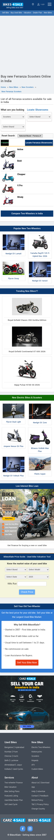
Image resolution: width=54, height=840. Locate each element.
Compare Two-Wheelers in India (27, 213)
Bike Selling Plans (11, 791)
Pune (15, 751)
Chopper (21, 174)
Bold (19, 161)
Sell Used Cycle (10, 804)
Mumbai (7, 751)
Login (42, 4)
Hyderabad (19, 747)
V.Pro (19, 185)
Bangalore (8, 747)
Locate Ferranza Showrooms (39, 142)
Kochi (15, 756)
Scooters (35, 756)
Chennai (7, 756)
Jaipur (19, 764)
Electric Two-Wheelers (41, 747)
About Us (35, 782)
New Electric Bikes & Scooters (27, 397)
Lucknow (14, 760)
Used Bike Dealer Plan (13, 800)
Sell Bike (5, 12)
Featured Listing (11, 795)
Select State (33, 4)
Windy (20, 197)
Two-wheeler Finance (13, 782)
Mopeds (35, 760)
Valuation (27, 12)
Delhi (6, 760)
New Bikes (48, 12)
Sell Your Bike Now (27, 662)
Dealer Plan (37, 12)
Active (20, 149)
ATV (33, 764)
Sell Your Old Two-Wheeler (27, 606)
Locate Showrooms (37, 110)
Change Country (38, 808)
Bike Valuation (10, 787)
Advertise (41, 791)
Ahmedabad (9, 764)
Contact (35, 795)
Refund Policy (37, 800)
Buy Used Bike (16, 12)
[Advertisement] (27, 44)
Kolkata (7, 769)
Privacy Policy (43, 804)
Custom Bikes (37, 769)
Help (33, 791)
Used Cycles (18, 769)
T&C (33, 804)
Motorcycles (37, 751)
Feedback (44, 795)
